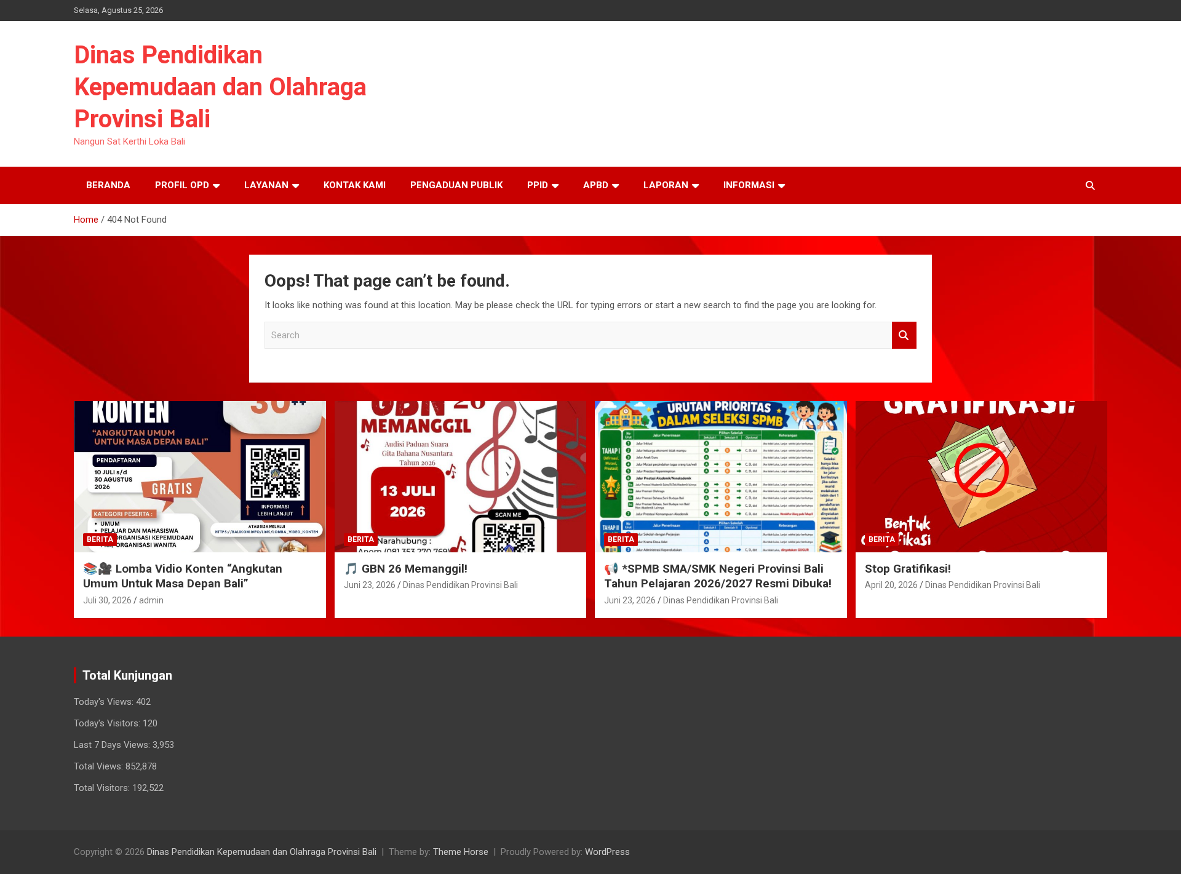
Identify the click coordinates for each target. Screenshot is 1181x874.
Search (904, 335)
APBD (595, 185)
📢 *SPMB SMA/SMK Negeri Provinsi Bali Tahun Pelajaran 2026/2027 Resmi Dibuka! (718, 576)
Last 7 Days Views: (113, 744)
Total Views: (99, 766)
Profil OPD (182, 185)
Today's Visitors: (108, 723)
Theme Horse (460, 851)
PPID (537, 185)
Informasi (748, 185)
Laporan (665, 185)
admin (151, 600)
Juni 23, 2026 (370, 585)
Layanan (266, 185)
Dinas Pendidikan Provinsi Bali (460, 585)
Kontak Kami (355, 185)
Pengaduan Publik (456, 185)
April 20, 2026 (891, 585)
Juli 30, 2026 (107, 600)
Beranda (108, 185)
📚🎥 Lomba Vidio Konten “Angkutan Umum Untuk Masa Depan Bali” (182, 576)
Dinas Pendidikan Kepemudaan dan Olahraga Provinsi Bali (220, 87)
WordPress (607, 851)
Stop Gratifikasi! (908, 569)
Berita (100, 539)
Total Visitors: (103, 787)
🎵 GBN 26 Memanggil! (405, 569)
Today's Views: (105, 701)
